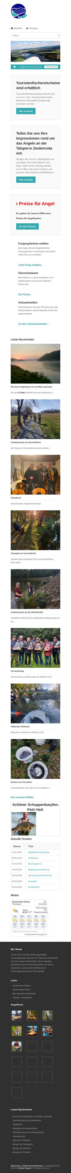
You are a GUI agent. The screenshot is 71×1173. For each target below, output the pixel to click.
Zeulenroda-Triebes (22, 986)
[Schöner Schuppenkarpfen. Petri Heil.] (47, 1061)
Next (54, 56)
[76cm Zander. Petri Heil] (32, 1077)
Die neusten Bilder (22, 797)
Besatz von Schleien (22, 1148)
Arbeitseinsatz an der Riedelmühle (27, 612)
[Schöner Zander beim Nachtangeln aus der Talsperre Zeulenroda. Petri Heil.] (32, 1046)
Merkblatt (18, 28)
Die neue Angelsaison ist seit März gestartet (31, 387)
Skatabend (16, 498)
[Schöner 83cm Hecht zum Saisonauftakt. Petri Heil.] (16, 1030)
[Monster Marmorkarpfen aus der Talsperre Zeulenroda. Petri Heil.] (47, 1030)
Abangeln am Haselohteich (23, 553)
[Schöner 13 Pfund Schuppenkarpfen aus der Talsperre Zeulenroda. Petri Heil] (32, 1015)
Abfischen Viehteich (20, 726)
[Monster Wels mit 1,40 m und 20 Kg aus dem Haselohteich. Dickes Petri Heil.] (47, 1015)
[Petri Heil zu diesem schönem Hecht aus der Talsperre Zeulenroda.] (16, 1061)
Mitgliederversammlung (38, 852)
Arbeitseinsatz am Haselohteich (26, 442)
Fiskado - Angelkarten (22, 997)
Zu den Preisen (27, 226)
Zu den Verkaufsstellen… (34, 324)
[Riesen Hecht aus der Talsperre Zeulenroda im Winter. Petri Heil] (47, 1077)
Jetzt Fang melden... (30, 265)
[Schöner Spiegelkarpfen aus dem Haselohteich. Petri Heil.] (16, 1046)
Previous (48, 56)
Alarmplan (33, 28)
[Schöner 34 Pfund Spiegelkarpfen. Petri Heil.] (32, 1061)
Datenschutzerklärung (32, 1166)
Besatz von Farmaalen (21, 782)
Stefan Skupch (25, 1168)
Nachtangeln (34, 887)
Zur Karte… (25, 294)
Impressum (16, 1166)
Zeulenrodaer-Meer (21, 990)
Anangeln (32, 881)
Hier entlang (26, 111)
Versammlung (17, 671)
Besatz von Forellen (22, 1152)
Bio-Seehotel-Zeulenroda (24, 994)
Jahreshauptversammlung (40, 875)
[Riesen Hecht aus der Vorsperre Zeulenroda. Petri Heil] (16, 1015)
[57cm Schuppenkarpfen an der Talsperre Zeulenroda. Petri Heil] (16, 1092)
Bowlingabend (34, 864)
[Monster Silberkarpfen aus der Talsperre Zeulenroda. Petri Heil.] (32, 1030)
